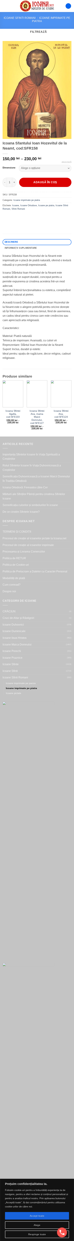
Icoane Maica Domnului (17, 644)
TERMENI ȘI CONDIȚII (17, 531)
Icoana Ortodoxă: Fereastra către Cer (25, 487)
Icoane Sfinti (10, 670)
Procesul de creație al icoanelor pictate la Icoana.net (34, 538)
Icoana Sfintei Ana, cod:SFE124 (61, 414)
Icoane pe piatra (46, 205)
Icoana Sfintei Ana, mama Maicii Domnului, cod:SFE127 (37, 417)
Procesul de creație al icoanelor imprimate (28, 545)
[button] (5, 6)
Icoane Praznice (12, 657)
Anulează (66, 162)
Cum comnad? (11, 584)
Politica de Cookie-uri (16, 564)
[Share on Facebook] (12, 217)
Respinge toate (37, 1234)
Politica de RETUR (14, 558)
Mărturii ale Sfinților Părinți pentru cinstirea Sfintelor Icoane (34, 496)
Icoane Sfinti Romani (20, 17)
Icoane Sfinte (11, 664)
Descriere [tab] (11, 242)
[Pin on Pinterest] (30, 217)
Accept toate (37, 1215)
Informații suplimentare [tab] (21, 248)
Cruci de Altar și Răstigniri (18, 617)
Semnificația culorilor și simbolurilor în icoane (30, 505)
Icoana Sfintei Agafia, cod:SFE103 (13, 414)
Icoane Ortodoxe (28, 205)
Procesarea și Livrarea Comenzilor (24, 551)
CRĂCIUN (9, 611)
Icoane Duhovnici (13, 624)
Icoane (15, 205)
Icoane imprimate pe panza (21, 683)
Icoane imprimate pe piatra (26, 200)
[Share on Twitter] (18, 217)
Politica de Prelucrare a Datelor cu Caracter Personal (35, 571)
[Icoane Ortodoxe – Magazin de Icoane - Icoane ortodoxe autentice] (37, 6)
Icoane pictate (13, 693)
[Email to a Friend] (24, 217)
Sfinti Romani (18, 209)
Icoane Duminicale (14, 631)
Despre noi (9, 591)
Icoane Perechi (12, 651)
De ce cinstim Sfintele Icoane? (21, 511)
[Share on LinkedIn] (37, 217)
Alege (37, 1225)
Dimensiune (9, 168)
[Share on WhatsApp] (6, 217)
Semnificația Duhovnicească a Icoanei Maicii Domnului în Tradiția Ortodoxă (36, 478)
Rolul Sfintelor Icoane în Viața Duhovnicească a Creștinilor (32, 467)
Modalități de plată (14, 578)
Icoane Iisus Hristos (15, 637)
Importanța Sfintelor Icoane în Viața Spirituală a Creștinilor (31, 456)
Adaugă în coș (45, 182)
